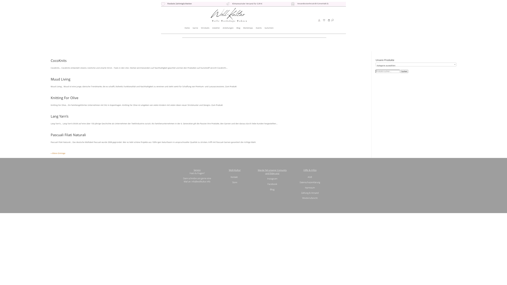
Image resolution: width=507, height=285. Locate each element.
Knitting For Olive (64, 97)
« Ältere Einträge (58, 153)
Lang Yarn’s (59, 116)
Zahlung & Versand (310, 192)
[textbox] (416, 65)
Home (187, 28)
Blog (238, 28)
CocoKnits (59, 60)
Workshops (248, 28)
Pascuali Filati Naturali (68, 134)
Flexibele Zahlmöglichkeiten (179, 3)
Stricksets (205, 28)
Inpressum (310, 187)
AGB (310, 177)
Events (259, 28)
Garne (195, 28)
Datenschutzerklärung (310, 182)
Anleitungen (228, 28)
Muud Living (60, 79)
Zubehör (216, 28)
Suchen (404, 71)
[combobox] (416, 64)
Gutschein (269, 28)
